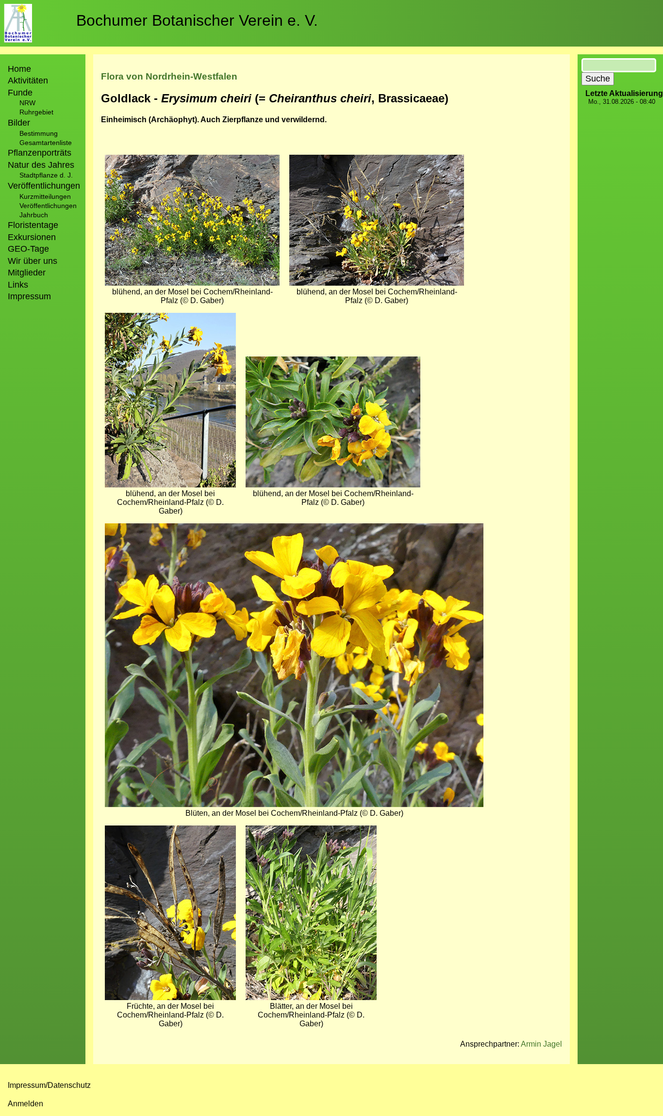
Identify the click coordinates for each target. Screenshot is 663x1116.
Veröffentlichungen (48, 206)
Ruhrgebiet (36, 112)
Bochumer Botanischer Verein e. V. (197, 20)
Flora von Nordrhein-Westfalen (169, 76)
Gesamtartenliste (45, 142)
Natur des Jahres (41, 165)
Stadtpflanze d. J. (46, 175)
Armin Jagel (541, 1044)
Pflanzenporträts (39, 153)
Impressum (29, 296)
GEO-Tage (28, 249)
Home (19, 69)
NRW (27, 103)
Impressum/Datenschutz (49, 1085)
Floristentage (33, 225)
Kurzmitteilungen (45, 196)
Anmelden (25, 1104)
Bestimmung (38, 133)
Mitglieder (27, 272)
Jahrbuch (33, 215)
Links (18, 285)
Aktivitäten (28, 80)
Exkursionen (32, 237)
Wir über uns (32, 261)
